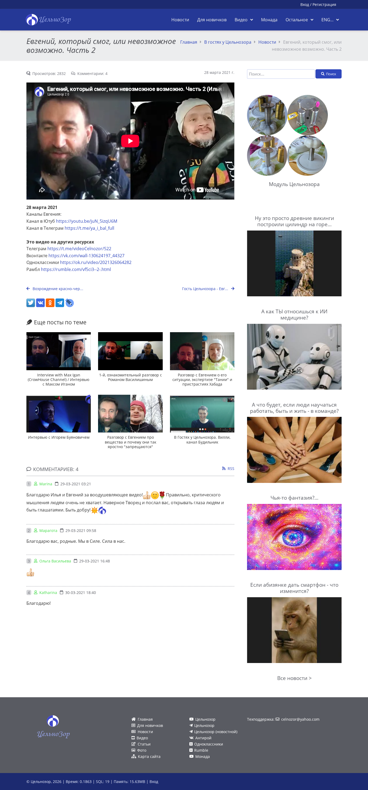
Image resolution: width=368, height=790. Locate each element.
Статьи (144, 744)
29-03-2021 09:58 (80, 530)
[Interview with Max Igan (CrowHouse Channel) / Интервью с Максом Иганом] (58, 351)
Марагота (48, 530)
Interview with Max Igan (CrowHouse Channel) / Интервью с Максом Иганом (58, 379)
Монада (202, 756)
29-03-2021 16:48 (94, 561)
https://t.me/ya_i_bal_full (89, 228)
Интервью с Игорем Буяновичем (58, 437)
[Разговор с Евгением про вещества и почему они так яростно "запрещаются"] (130, 414)
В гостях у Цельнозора (227, 42)
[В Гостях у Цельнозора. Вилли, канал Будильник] (202, 414)
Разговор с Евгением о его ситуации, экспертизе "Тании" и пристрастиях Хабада (202, 379)
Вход (304, 4)
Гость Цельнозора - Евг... (205, 288)
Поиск (331, 73)
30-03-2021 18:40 (80, 592)
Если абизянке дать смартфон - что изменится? (294, 588)
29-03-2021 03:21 (75, 483)
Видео (142, 737)
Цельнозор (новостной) (215, 731)
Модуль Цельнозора (294, 184)
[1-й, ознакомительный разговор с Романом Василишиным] (130, 351)
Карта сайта (149, 756)
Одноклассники (208, 744)
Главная (188, 42)
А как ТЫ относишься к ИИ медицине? (294, 314)
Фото (141, 750)
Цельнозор (205, 719)
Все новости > (294, 678)
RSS (231, 468)
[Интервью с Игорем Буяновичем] (58, 414)
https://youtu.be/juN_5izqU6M (86, 221)
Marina (45, 483)
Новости (267, 42)
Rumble (201, 750)
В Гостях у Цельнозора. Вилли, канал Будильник (202, 439)
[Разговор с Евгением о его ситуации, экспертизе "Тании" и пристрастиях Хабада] (202, 351)
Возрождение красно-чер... (57, 288)
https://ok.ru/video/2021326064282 (95, 262)
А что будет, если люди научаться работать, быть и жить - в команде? (294, 407)
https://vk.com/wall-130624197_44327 (86, 256)
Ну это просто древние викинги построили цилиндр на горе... (294, 221)
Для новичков (150, 725)
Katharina (48, 592)
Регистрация (324, 4)
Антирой (203, 737)
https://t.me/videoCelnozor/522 (79, 249)
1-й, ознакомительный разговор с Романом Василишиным (130, 377)
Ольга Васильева (55, 561)
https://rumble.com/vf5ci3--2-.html (76, 269)
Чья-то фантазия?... (294, 497)
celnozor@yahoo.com (300, 719)
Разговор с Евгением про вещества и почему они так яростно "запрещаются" (130, 442)
